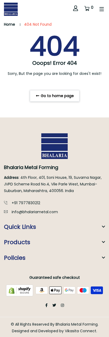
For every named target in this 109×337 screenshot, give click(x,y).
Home (9, 24)
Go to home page (57, 95)
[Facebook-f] (46, 305)
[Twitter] (54, 305)
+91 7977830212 (26, 203)
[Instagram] (62, 305)
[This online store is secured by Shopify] (20, 290)
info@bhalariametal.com (35, 212)
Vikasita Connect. (81, 331)
